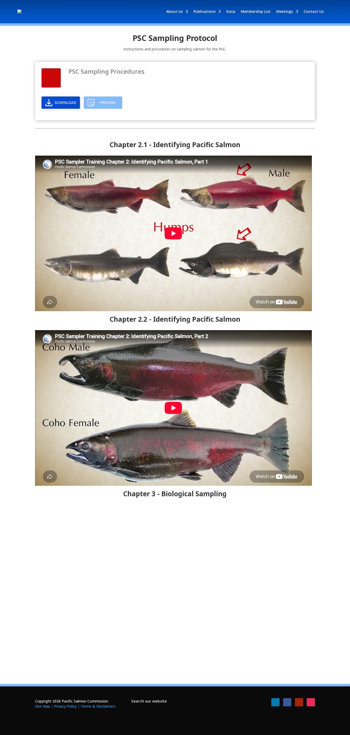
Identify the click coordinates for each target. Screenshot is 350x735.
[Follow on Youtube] (299, 702)
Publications (204, 11)
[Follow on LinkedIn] (275, 702)
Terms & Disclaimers (98, 706)
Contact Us (314, 11)
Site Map (42, 706)
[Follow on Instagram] (311, 702)
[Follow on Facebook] (287, 702)
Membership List (256, 11)
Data (230, 11)
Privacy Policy (65, 706)
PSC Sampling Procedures (106, 71)
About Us (174, 11)
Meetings (284, 11)
